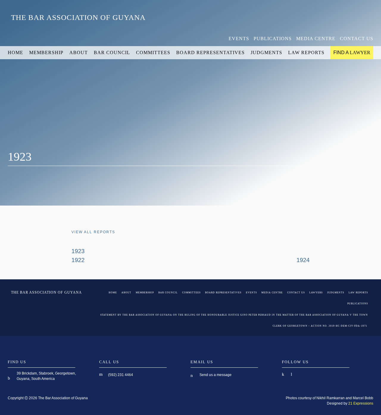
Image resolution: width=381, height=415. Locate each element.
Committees (153, 52)
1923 (78, 251)
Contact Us (356, 38)
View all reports (93, 232)
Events (239, 38)
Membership (46, 52)
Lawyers (316, 292)
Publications (273, 38)
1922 (78, 260)
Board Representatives (210, 52)
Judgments (266, 52)
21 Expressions (360, 403)
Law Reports (306, 52)
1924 (303, 260)
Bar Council (112, 52)
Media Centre (315, 38)
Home (15, 52)
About (78, 52)
